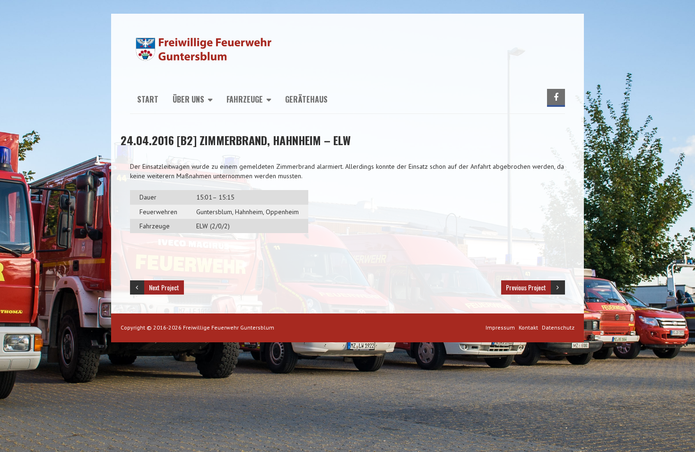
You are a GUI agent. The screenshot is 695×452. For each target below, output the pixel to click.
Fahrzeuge (244, 99)
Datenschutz (558, 327)
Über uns (188, 99)
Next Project (164, 287)
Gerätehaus (306, 99)
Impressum (500, 327)
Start (147, 99)
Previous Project (526, 287)
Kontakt (528, 327)
